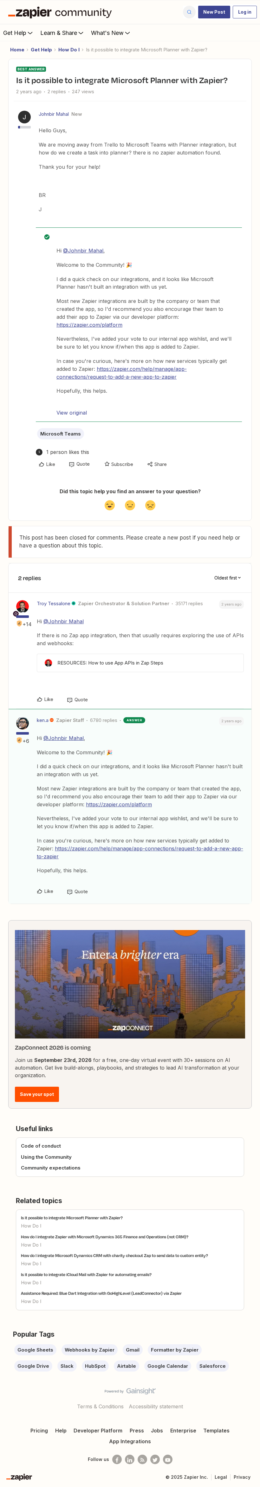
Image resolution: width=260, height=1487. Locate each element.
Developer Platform (98, 1430)
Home (17, 50)
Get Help (14, 32)
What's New (107, 32)
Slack (67, 1366)
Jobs (157, 1430)
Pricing (39, 1430)
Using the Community (46, 1157)
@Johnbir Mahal (83, 250)
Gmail (133, 1350)
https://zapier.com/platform (89, 325)
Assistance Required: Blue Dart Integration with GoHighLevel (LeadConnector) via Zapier (101, 1293)
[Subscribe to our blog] (142, 1459)
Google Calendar (167, 1366)
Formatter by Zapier (174, 1350)
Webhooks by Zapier (89, 1350)
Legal (221, 1477)
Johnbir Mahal (54, 114)
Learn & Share (58, 32)
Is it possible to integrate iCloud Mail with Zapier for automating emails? (86, 1274)
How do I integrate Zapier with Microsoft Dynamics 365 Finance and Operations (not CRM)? (104, 1237)
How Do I (69, 50)
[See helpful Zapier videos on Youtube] (167, 1459)
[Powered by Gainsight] (130, 1393)
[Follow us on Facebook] (117, 1459)
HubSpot (95, 1366)
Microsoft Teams (60, 434)
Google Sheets (35, 1350)
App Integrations (130, 1441)
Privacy (242, 1477)
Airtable (126, 1366)
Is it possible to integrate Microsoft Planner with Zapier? (72, 1218)
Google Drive (33, 1366)
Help (61, 1430)
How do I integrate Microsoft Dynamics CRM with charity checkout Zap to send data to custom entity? (114, 1255)
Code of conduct (41, 1146)
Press (137, 1430)
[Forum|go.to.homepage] (61, 12)
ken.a (43, 720)
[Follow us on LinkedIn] (129, 1459)
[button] (214, 12)
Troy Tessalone (53, 603)
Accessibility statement (156, 1406)
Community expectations (51, 1168)
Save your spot (37, 1094)
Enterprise (183, 1430)
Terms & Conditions (100, 1406)
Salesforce (212, 1366)
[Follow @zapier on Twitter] (155, 1459)
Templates (216, 1430)
